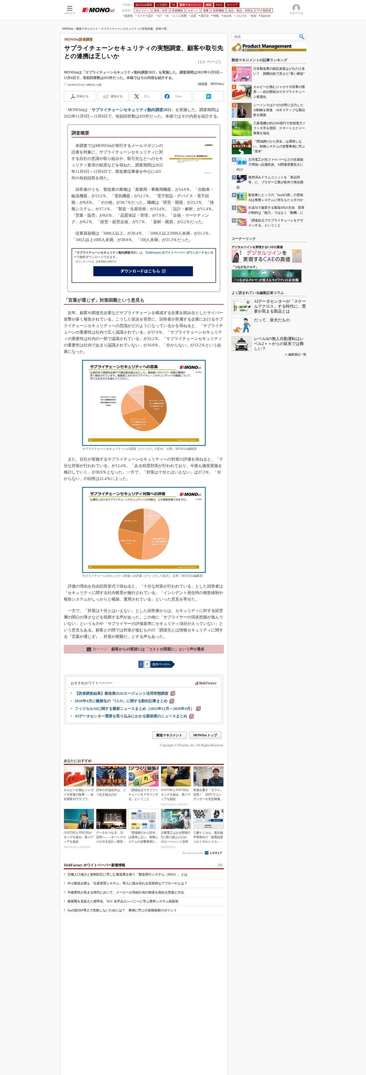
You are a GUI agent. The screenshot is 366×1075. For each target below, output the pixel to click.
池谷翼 (202, 84)
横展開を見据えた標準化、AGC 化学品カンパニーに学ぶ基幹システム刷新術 (123, 901)
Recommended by (193, 852)
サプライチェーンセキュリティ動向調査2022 (131, 110)
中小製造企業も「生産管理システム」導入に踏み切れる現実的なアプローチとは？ (127, 883)
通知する (116, 96)
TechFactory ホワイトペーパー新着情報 (94, 865)
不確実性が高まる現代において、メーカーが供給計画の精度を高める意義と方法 (125, 892)
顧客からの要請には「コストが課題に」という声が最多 (146, 649)
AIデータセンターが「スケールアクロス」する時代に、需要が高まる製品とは (280, 306)
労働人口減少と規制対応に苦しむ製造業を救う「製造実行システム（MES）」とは (127, 874)
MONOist (67, 28)
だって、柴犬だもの (272, 320)
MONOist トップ (205, 735)
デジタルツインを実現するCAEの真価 (257, 247)
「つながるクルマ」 (245, 267)
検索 (302, 36)
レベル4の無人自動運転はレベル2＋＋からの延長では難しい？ (279, 343)
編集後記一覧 (297, 354)
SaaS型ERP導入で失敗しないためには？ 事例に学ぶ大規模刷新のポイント (122, 910)
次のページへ (161, 664)
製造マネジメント (87, 28)
